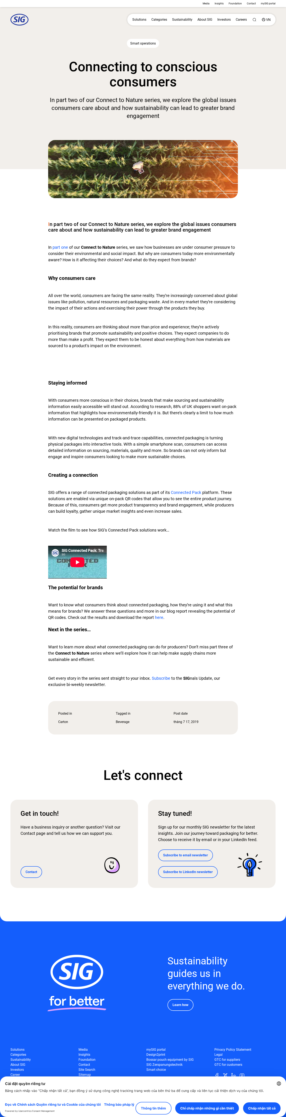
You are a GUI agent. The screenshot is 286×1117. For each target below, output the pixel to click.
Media (206, 3)
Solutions (139, 20)
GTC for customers (228, 1065)
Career (15, 1075)
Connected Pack (186, 492)
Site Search (87, 1070)
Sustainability (182, 20)
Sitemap (85, 1075)
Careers (241, 20)
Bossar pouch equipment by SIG (170, 1060)
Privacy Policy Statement (232, 1050)
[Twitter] (227, 1075)
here (159, 617)
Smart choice (156, 1070)
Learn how (180, 1005)
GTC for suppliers (227, 1060)
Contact (251, 3)
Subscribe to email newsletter (185, 855)
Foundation (235, 3)
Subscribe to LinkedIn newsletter (188, 872)
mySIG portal (268, 3)
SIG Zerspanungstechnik (164, 1065)
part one (60, 247)
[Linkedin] (235, 1075)
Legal (218, 1055)
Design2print (155, 1055)
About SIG (204, 20)
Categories (159, 20)
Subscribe (161, 678)
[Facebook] (218, 1075)
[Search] (254, 20)
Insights (219, 3)
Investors (224, 20)
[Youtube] (244, 1075)
